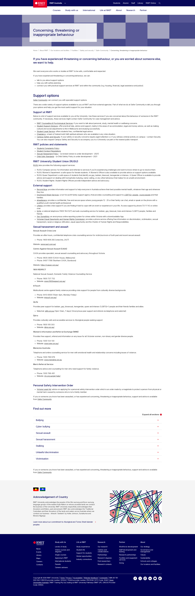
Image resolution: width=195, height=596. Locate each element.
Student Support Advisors (47, 126)
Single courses (60, 555)
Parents (58, 564)
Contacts (39, 565)
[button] (159, 3)
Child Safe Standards (45, 156)
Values (143, 555)
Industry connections (84, 559)
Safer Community (40, 100)
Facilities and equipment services (128, 559)
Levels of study (61, 547)
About (119, 10)
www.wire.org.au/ (51, 343)
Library (38, 555)
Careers (39, 561)
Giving (121, 563)
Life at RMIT (105, 10)
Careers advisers (61, 567)
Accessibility (77, 578)
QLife (39, 211)
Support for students (84, 553)
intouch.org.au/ (50, 297)
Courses (56, 10)
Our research (103, 547)
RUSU (35, 165)
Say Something (43, 216)
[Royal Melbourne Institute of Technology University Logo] (40, 4)
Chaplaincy (41, 134)
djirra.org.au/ (49, 327)
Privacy (69, 578)
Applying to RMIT (61, 558)
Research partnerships (127, 555)
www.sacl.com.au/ (48, 244)
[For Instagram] (145, 578)
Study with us (71, 10)
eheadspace (42, 200)
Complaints (103, 578)
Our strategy (145, 547)
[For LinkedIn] (150, 578)
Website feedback (91, 578)
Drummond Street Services (48, 195)
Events (38, 552)
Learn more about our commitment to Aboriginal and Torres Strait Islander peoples (63, 523)
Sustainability (145, 558)
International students (63, 561)
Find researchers (104, 561)
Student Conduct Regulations (49, 151)
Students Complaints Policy (48, 148)
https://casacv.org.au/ (50, 265)
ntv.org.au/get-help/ (52, 376)
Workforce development (128, 547)
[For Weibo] (160, 578)
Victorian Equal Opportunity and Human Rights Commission (61, 219)
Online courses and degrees (62, 551)
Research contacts (105, 564)
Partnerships (102, 555)
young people (145, 195)
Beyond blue (42, 189)
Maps (38, 558)
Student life (80, 550)
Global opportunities (84, 556)
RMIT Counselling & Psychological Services (55, 123)
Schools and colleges (148, 561)
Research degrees (105, 558)
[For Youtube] (155, 578)
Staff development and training (127, 551)
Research (130, 10)
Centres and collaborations (103, 551)
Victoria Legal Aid (44, 389)
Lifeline (40, 206)
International (89, 10)
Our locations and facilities (150, 564)
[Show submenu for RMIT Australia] (64, 3)
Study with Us (60, 542)
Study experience (83, 547)
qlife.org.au (49, 311)
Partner (143, 10)
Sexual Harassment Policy (47, 154)
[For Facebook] (135, 578)
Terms (62, 578)
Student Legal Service (46, 131)
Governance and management (146, 551)
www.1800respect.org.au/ (54, 281)
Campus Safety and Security (48, 137)
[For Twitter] (140, 578)
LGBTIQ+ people (131, 195)
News (38, 549)
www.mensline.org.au (53, 360)
